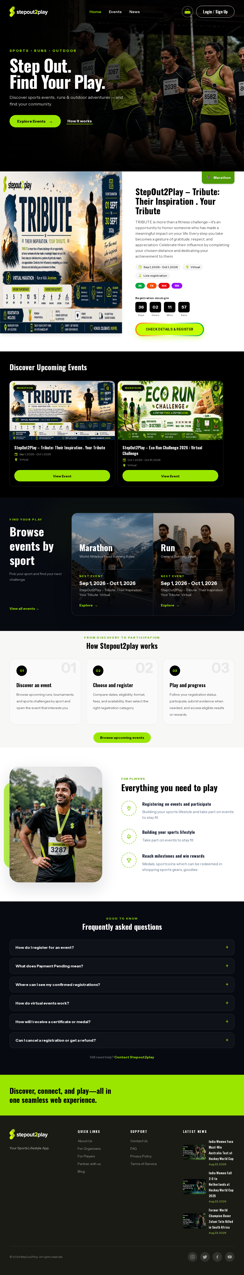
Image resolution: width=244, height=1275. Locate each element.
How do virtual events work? (122, 1003)
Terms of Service (143, 1164)
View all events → (24, 608)
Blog (81, 1171)
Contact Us (138, 1141)
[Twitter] (205, 1257)
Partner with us (89, 1164)
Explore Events (35, 121)
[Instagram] (192, 1257)
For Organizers (89, 1148)
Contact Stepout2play (134, 1057)
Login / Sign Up (215, 12)
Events (115, 11)
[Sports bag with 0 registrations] (187, 11)
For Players (86, 1156)
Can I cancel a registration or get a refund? (122, 1040)
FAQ (133, 1148)
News (134, 11)
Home (95, 11)
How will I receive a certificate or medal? (122, 1021)
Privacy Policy (141, 1156)
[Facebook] (217, 1257)
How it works (79, 121)
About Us (85, 1141)
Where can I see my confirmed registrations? (122, 984)
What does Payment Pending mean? (122, 965)
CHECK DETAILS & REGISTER (169, 329)
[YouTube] (229, 1257)
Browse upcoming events (122, 737)
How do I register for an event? (122, 947)
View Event (62, 476)
